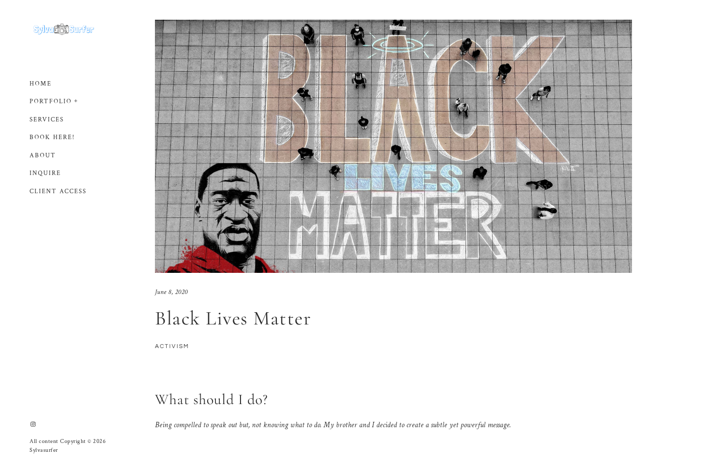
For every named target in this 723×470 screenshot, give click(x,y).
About (43, 155)
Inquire (45, 173)
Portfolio (51, 101)
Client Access (58, 191)
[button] (76, 100)
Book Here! (52, 137)
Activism (172, 346)
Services (47, 120)
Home (41, 84)
